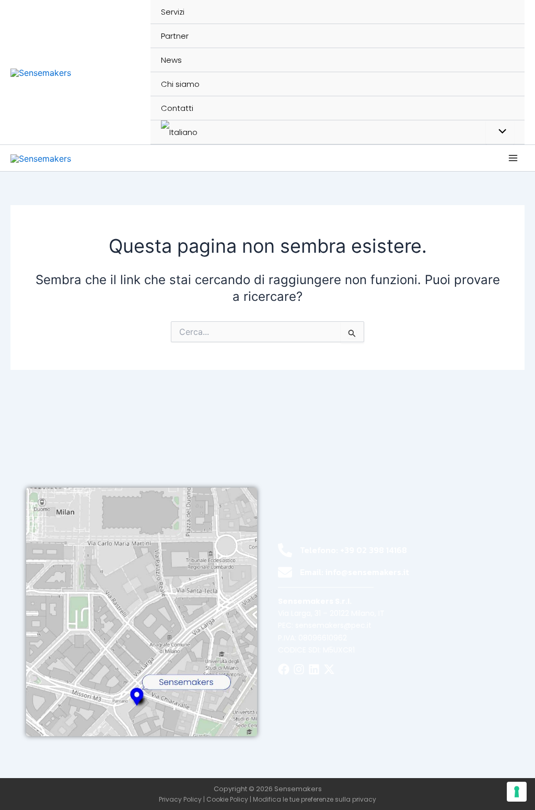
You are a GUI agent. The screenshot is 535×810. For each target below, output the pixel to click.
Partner (175, 35)
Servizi (172, 11)
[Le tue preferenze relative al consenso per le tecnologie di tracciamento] (517, 792)
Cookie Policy (227, 799)
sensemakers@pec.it (333, 625)
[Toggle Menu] (500, 132)
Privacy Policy (180, 799)
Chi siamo (180, 83)
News (171, 59)
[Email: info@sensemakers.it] (285, 572)
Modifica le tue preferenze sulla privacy (314, 799)
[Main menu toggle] (513, 158)
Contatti (177, 108)
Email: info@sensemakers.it (354, 572)
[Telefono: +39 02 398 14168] (285, 550)
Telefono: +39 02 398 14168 (353, 550)
